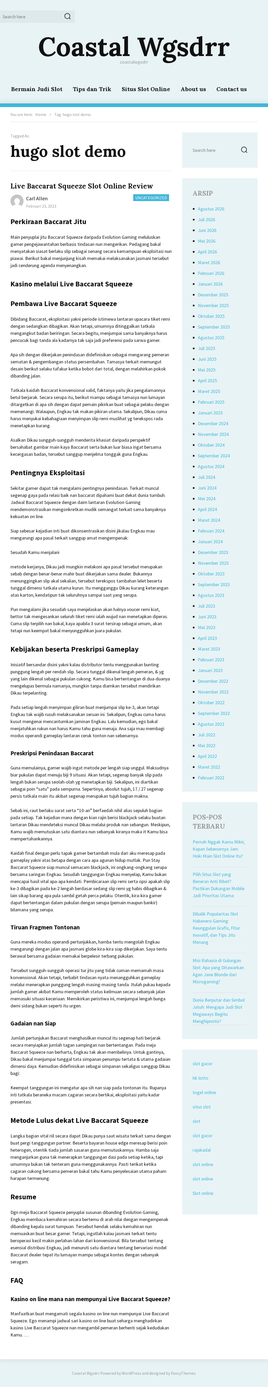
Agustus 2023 (211, 595)
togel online (204, 1092)
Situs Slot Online (146, 89)
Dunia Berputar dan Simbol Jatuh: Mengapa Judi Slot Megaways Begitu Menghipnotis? (219, 1010)
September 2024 (214, 456)
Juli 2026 (206, 220)
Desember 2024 (213, 423)
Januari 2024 (210, 542)
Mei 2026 (206, 241)
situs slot (202, 1107)
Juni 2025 (207, 359)
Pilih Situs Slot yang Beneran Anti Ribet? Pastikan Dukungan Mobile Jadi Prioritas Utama (218, 884)
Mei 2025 (206, 370)
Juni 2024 (207, 488)
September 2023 (214, 584)
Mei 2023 (206, 627)
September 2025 (214, 327)
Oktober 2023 (211, 574)
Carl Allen (37, 198)
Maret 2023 (209, 649)
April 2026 (207, 252)
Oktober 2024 (211, 445)
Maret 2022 (209, 767)
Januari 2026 (210, 284)
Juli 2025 (206, 348)
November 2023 (213, 563)
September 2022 (214, 713)
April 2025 (207, 381)
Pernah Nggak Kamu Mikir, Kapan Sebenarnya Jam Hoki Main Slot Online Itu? (219, 849)
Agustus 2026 (211, 209)
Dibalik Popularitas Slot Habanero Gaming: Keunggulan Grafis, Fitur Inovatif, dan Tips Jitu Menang (216, 928)
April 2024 (207, 509)
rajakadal (202, 1150)
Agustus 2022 (211, 724)
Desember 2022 (213, 681)
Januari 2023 (210, 670)
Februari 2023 (211, 660)
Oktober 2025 (211, 316)
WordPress (131, 1373)
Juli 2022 (206, 735)
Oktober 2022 (211, 703)
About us (193, 89)
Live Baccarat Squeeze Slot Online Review (81, 186)
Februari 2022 (211, 778)
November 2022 (213, 692)
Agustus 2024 (211, 466)
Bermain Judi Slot (36, 89)
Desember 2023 (213, 552)
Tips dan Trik (92, 89)
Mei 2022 (206, 745)
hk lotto (200, 1078)
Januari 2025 (210, 413)
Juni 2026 (207, 230)
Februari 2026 (211, 273)
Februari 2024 (211, 531)
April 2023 (207, 638)
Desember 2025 (213, 295)
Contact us (231, 89)
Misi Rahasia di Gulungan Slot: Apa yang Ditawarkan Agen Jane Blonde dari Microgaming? (218, 971)
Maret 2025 (209, 391)
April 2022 (207, 756)
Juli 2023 (206, 606)
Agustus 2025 (211, 338)
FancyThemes (183, 1373)
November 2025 (213, 305)
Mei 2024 (206, 499)
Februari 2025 (211, 402)
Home (40, 114)
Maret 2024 (209, 520)
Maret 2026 (209, 262)
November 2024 (213, 434)
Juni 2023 (207, 617)
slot (196, 1121)
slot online (203, 1164)
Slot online (203, 1193)
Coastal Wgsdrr (134, 46)
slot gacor (203, 1064)
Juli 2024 (206, 477)
